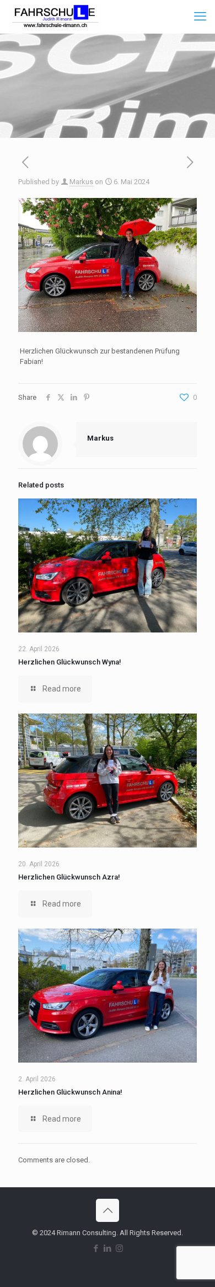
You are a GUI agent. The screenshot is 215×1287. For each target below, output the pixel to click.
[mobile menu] (200, 16)
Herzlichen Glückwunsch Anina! (70, 1092)
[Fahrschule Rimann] (54, 16)
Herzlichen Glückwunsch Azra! (69, 877)
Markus (81, 182)
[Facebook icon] (96, 1248)
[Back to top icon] (107, 1210)
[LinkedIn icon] (108, 1248)
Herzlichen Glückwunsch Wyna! (69, 662)
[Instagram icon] (119, 1248)
